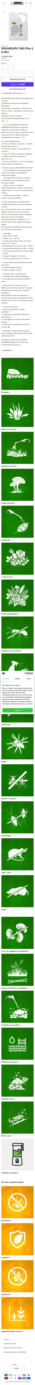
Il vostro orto (6, 577)
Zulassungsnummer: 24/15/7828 (15, 1352)
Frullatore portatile (9, 1173)
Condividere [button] (7, 350)
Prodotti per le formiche (11, 651)
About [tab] (29, 678)
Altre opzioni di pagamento (18, 89)
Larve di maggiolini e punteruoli (14, 951)
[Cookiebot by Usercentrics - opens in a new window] (25, 673)
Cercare (6, 1339)
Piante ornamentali (9, 614)
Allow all (17, 710)
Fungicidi (5, 1257)
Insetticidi (5, 1294)
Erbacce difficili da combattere (14, 988)
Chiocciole (5, 725)
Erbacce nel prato (8, 429)
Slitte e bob (6, 1136)
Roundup (5, 392)
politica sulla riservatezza (13, 1348)
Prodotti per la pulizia (10, 1025)
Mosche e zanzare (8, 798)
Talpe (3, 909)
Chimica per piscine (9, 1062)
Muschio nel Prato (8, 466)
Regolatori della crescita (11, 1331)
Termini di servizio (10, 1343)
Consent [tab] (6, 678)
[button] (4, 3)
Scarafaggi (6, 836)
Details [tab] (17, 678)
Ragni (3, 762)
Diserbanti (5, 1220)
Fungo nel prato (7, 503)
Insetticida (5, 540)
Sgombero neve (7, 1099)
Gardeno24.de (13, 1381)
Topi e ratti (6, 872)
